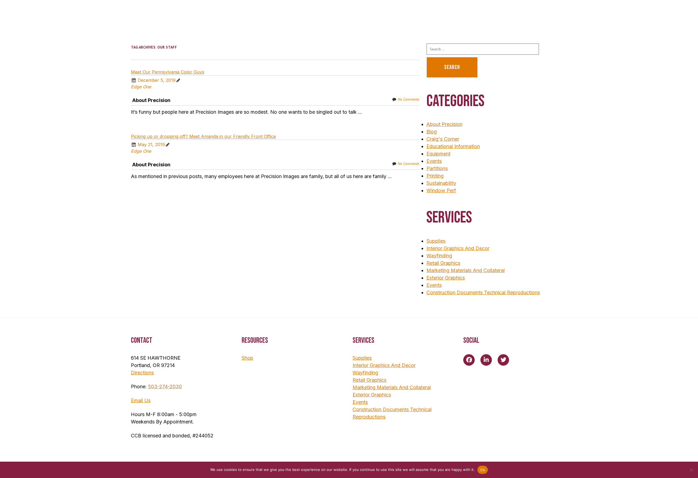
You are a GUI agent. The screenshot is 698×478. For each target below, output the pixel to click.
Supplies (436, 241)
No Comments (408, 99)
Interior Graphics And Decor (457, 248)
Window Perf (441, 190)
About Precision (151, 100)
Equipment (438, 154)
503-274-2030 (165, 386)
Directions (142, 372)
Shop (247, 358)
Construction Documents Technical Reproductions (483, 292)
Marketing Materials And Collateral (465, 270)
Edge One (141, 86)
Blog (431, 131)
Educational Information (453, 146)
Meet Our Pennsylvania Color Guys (167, 72)
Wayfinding (439, 255)
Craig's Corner (442, 139)
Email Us (141, 400)
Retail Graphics (443, 263)
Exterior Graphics (445, 278)
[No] (691, 470)
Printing (435, 176)
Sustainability (441, 183)
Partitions (437, 168)
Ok (482, 470)
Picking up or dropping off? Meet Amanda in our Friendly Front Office (203, 136)
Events (434, 161)
